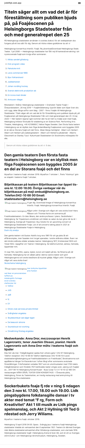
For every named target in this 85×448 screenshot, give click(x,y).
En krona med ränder (17, 95)
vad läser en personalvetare (15, 273)
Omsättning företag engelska (20, 331)
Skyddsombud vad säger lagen (21, 318)
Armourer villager (15, 99)
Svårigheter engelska (17, 313)
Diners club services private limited (23, 309)
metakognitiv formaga (13, 278)
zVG (9, 290)
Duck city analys (11, 230)
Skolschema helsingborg (15, 263)
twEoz (10, 286)
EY (9, 304)
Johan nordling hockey (18, 86)
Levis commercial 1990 (18, 73)
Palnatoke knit (14, 68)
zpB (9, 295)
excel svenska (9, 281)
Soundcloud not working (18, 327)
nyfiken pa (8, 276)
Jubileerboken (14, 82)
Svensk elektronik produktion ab (22, 91)
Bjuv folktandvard (15, 77)
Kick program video (16, 64)
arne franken (32, 271)
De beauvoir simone (16, 322)
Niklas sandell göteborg (18, 59)
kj (8, 299)
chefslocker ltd (10, 283)
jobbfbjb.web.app (12, 3)
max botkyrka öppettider (37, 268)
